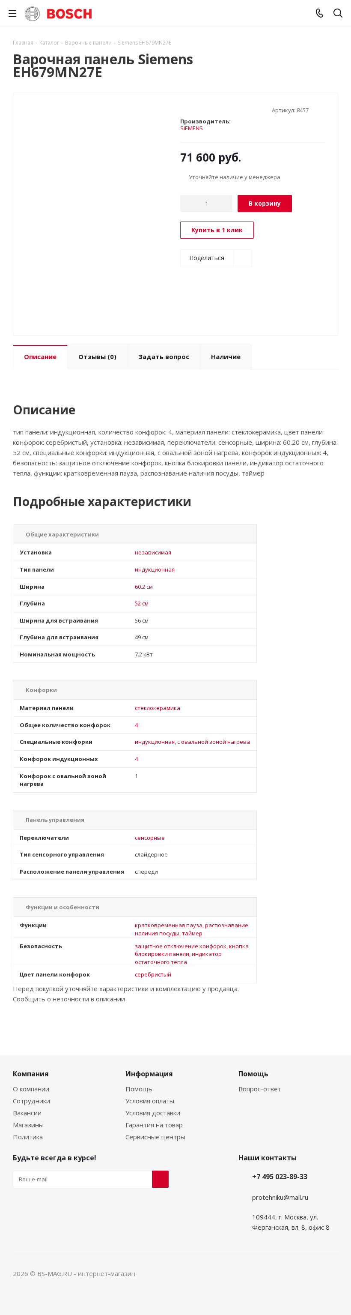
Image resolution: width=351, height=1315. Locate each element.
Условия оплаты (149, 1100)
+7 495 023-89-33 (279, 1176)
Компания (31, 1073)
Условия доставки (152, 1112)
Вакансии (27, 1112)
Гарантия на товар (154, 1124)
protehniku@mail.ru (280, 1197)
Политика (28, 1136)
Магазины (28, 1124)
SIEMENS (191, 128)
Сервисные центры (155, 1136)
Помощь (138, 1088)
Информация (149, 1073)
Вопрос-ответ (259, 1088)
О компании (31, 1088)
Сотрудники (31, 1100)
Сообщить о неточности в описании (69, 998)
